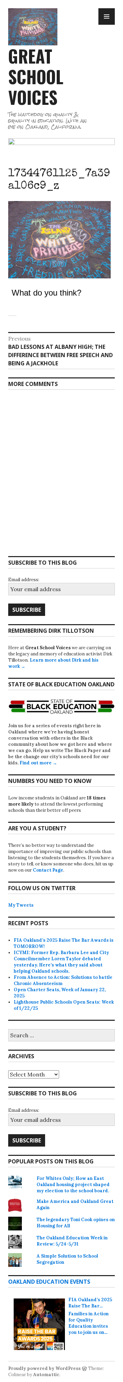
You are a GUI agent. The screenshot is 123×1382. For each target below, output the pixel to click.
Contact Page (48, 870)
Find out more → (38, 763)
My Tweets (20, 905)
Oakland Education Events (49, 1281)
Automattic (46, 1375)
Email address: (23, 580)
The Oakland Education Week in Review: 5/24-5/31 (72, 1241)
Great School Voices (35, 76)
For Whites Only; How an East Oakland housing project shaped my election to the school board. (73, 1184)
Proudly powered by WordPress (44, 1368)
